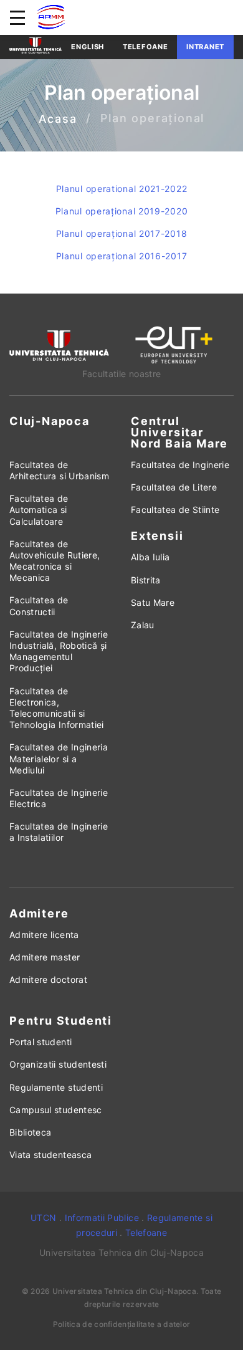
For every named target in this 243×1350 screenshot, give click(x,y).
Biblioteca (30, 1132)
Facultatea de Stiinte (175, 509)
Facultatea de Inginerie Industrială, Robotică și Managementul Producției (58, 651)
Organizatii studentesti (58, 1064)
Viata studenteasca (50, 1154)
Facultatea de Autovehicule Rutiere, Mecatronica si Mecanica (54, 561)
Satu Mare (152, 602)
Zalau (143, 625)
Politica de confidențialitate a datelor (122, 1324)
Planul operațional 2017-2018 (122, 233)
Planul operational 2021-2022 (122, 188)
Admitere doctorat (48, 979)
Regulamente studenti (56, 1087)
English (87, 46)
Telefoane (145, 46)
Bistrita (146, 580)
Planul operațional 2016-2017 (122, 256)
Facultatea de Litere (174, 487)
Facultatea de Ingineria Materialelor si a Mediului (58, 758)
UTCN (43, 1217)
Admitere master (44, 957)
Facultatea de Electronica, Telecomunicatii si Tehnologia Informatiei (56, 708)
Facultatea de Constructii (39, 605)
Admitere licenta (44, 934)
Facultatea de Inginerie (180, 464)
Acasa (58, 118)
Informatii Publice (102, 1217)
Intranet (205, 46)
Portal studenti (40, 1041)
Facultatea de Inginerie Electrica (58, 798)
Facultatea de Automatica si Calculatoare (39, 509)
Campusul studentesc (55, 1109)
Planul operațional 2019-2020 (121, 211)
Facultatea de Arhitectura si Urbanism (59, 470)
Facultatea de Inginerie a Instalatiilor (58, 832)
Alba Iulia (150, 557)
